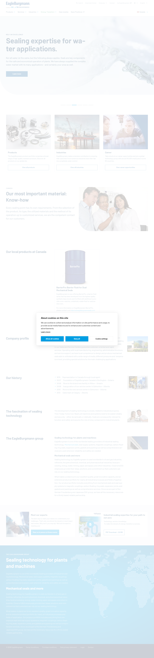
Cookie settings (102, 338)
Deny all (77, 338)
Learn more (45, 331)
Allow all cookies (52, 338)
